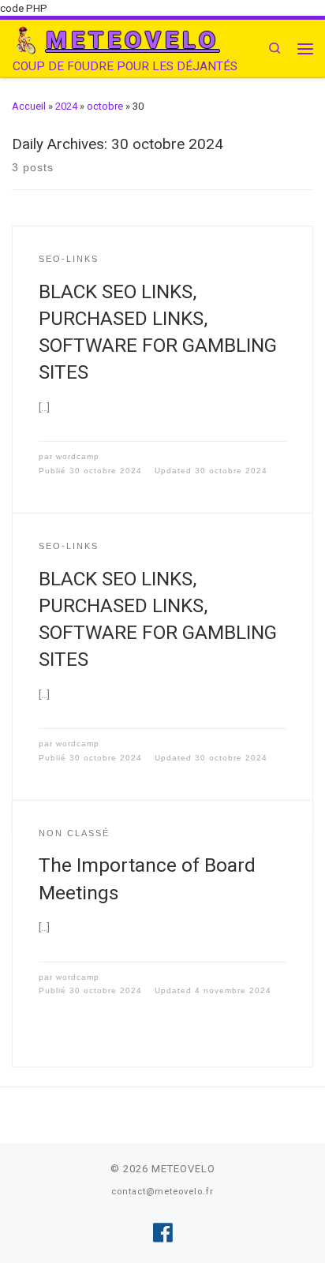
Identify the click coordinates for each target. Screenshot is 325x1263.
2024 (66, 106)
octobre (105, 106)
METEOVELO (183, 1169)
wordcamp (77, 456)
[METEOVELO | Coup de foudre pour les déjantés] (26, 39)
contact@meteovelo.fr (162, 1191)
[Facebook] (163, 1233)
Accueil (29, 106)
